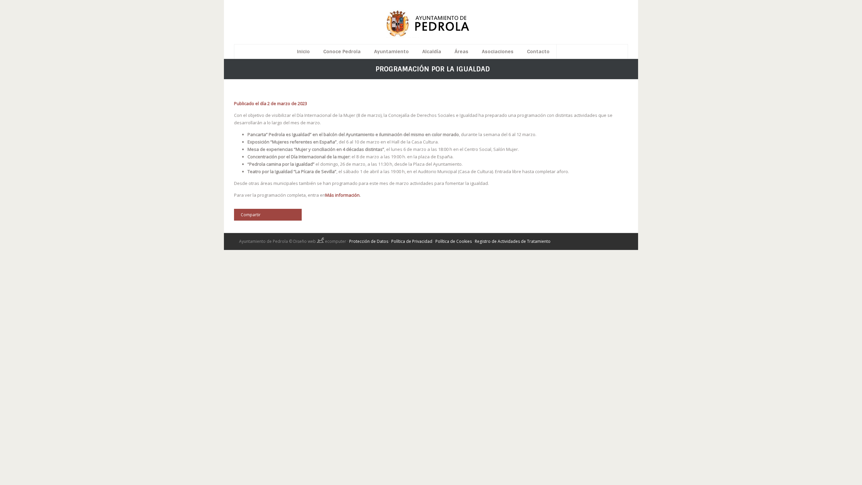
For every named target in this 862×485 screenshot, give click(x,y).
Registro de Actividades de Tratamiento (513, 241)
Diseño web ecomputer (320, 241)
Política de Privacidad (411, 241)
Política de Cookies (453, 241)
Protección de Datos (368, 241)
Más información (342, 195)
